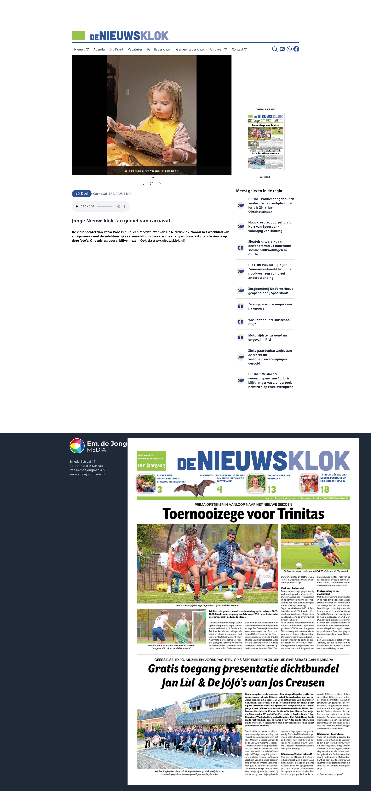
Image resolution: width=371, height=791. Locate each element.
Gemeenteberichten (191, 49)
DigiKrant (116, 49)
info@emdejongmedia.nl (88, 470)
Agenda (99, 49)
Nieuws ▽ (81, 49)
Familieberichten (159, 49)
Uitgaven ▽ (218, 49)
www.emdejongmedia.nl (87, 474)
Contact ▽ (239, 49)
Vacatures (135, 49)
